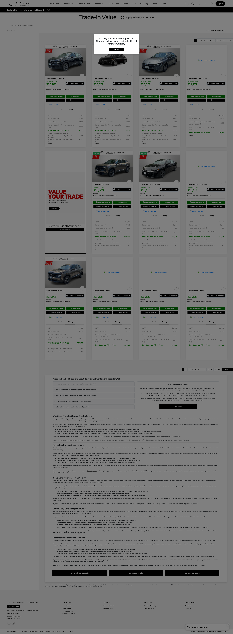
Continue (116, 49)
